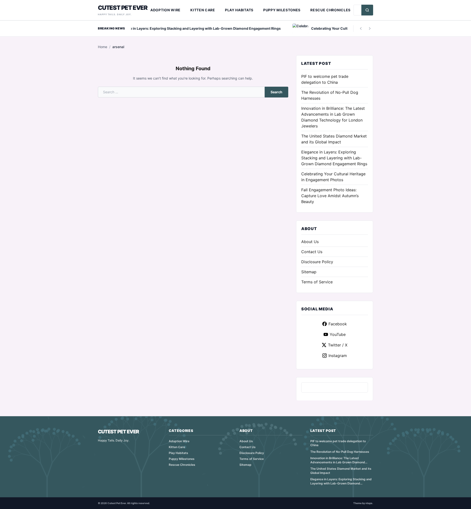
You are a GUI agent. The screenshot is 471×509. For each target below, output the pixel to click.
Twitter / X (337, 345)
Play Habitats (239, 10)
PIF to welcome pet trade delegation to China (338, 443)
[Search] (367, 10)
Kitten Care (202, 10)
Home (102, 47)
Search (276, 92)
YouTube (338, 334)
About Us (310, 241)
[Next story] (369, 28)
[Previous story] (360, 28)
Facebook (337, 323)
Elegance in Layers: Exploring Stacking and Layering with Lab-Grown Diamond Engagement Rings (334, 158)
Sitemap (308, 271)
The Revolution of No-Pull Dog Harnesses (339, 452)
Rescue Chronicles (330, 10)
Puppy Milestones (282, 10)
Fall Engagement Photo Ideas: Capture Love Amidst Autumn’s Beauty (330, 195)
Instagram (337, 355)
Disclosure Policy (317, 261)
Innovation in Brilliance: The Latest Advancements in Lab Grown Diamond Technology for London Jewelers (337, 460)
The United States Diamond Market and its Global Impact (340, 471)
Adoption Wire (165, 10)
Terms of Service (317, 281)
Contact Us (311, 251)
